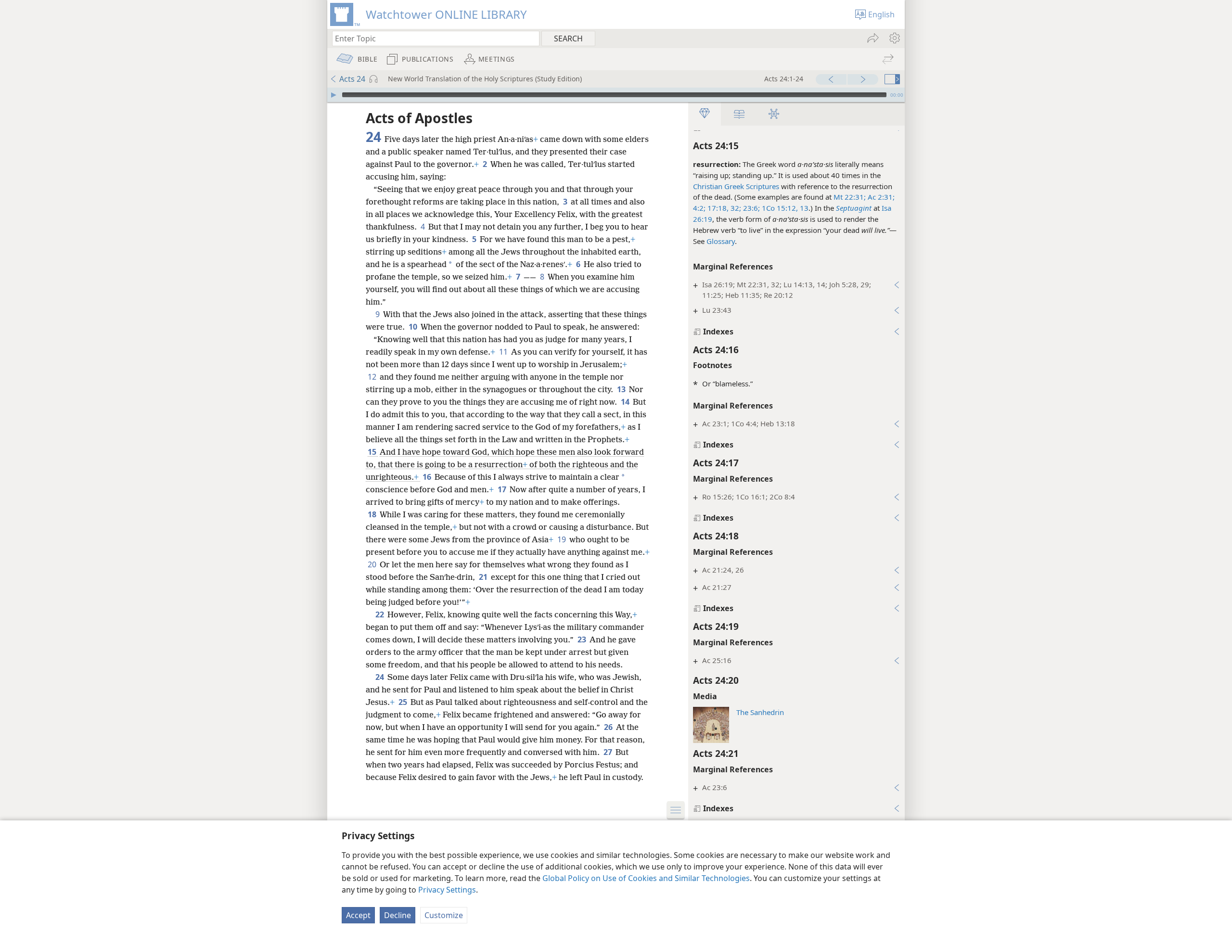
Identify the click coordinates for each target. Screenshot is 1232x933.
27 (608, 752)
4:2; (699, 208)
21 (484, 577)
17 (503, 489)
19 (562, 539)
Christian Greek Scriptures (736, 186)
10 (414, 326)
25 (403, 702)
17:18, (717, 208)
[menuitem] (894, 38)
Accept (358, 915)
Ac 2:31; (880, 197)
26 (609, 727)
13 (622, 389)
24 (380, 677)
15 (373, 452)
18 (373, 514)
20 (373, 564)
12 (373, 376)
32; (735, 208)
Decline (397, 915)
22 (380, 614)
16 (428, 477)
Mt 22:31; (850, 197)
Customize (443, 915)
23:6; (750, 208)
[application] (616, 95)
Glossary (720, 241)
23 (583, 639)
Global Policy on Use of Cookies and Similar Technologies (646, 878)
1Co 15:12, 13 (784, 208)
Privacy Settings (447, 889)
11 (504, 351)
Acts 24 (352, 79)
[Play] (333, 95)
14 (626, 401)
